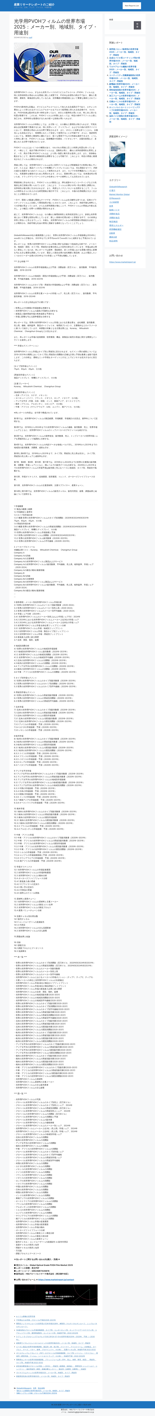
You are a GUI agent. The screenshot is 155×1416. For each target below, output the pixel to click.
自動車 (112, 233)
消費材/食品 (114, 214)
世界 (34, 1388)
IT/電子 (112, 190)
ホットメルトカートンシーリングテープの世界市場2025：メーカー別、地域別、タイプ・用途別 (124, 110)
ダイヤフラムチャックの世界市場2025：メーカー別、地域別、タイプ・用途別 (46, 1373)
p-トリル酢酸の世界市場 (25, 1316)
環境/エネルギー (116, 225)
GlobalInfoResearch (24, 1388)
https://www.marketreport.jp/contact (56, 1279)
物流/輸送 (113, 221)
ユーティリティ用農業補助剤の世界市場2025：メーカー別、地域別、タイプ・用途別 (124, 78)
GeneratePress (98, 1405)
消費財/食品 (114, 218)
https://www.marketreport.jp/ (122, 262)
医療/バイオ (114, 210)
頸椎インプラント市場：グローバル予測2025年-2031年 (37, 1393)
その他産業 (114, 202)
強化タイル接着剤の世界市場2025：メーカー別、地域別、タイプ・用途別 (43, 1391)
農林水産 (113, 237)
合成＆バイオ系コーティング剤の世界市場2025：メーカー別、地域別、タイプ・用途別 (124, 61)
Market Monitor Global (119, 194)
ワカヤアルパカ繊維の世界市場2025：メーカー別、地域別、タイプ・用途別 (124, 69)
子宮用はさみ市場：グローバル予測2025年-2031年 (36, 1320)
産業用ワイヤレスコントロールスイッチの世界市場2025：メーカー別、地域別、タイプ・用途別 (53, 1343)
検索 (111, 19)
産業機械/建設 (115, 229)
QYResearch (114, 198)
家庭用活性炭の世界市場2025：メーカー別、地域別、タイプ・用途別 (43, 1376)
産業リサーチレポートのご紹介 (34, 4)
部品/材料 (41, 1388)
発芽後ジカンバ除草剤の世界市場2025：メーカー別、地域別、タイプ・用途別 (124, 52)
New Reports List (132, 6)
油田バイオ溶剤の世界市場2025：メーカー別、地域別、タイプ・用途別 (124, 119)
